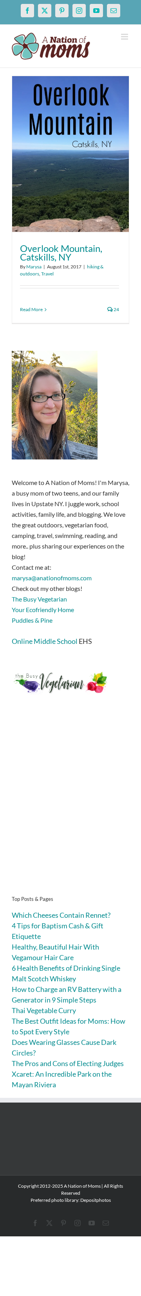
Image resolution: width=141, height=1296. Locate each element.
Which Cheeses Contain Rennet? (61, 915)
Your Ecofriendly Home (43, 609)
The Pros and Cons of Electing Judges (68, 1063)
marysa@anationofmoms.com (52, 577)
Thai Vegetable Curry (44, 1010)
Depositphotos (95, 1200)
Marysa (34, 267)
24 (116, 309)
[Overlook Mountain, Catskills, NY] (70, 154)
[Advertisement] (70, 807)
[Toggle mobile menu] (125, 37)
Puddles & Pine (32, 620)
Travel (47, 274)
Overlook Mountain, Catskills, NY (61, 252)
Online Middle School (45, 641)
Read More (31, 309)
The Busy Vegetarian (39, 599)
